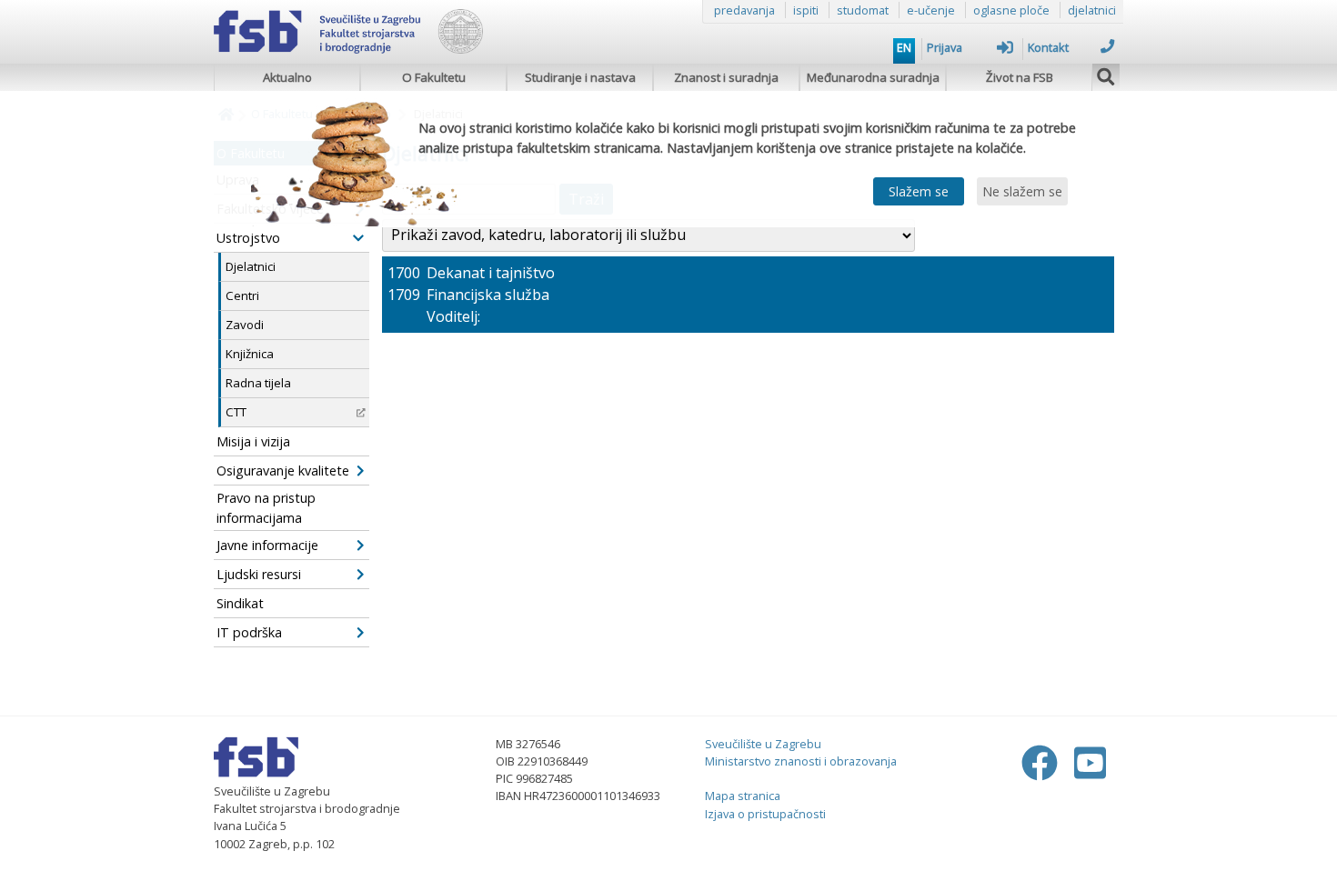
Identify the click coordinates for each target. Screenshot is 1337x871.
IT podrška (249, 632)
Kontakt (1048, 47)
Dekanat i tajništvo (491, 273)
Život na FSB (1019, 77)
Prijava (944, 47)
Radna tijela (258, 383)
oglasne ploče (1011, 10)
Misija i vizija (253, 441)
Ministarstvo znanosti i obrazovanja (801, 761)
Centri (242, 295)
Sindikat (240, 603)
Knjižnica (250, 353)
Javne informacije (267, 545)
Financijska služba (488, 295)
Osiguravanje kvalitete (282, 470)
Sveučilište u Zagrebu (763, 744)
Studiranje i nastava (580, 77)
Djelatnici (251, 266)
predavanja (744, 10)
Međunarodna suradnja (873, 77)
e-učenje (931, 10)
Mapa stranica (742, 795)
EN (904, 47)
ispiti (806, 10)
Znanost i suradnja (726, 77)
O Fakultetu (434, 77)
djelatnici (1092, 10)
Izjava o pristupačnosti (765, 814)
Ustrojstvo (248, 237)
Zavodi (245, 324)
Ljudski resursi (258, 574)
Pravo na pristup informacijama (266, 507)
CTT (236, 412)
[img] (1106, 74)
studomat (863, 10)
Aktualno (287, 77)
